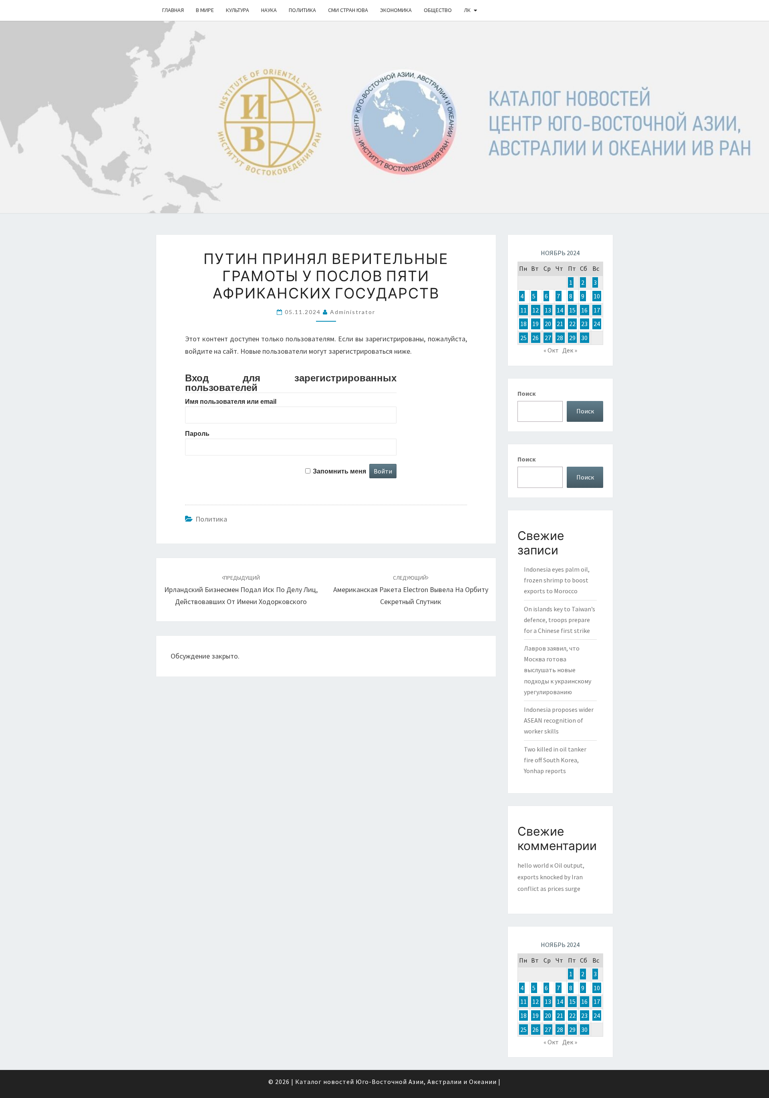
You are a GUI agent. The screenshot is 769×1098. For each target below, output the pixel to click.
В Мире (205, 10)
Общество (438, 10)
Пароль (197, 433)
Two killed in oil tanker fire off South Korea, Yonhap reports (555, 760)
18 (523, 324)
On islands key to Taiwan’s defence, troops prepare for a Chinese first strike (559, 620)
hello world (533, 865)
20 (548, 324)
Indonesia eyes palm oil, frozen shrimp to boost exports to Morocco (557, 580)
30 (584, 338)
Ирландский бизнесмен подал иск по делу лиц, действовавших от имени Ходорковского (241, 590)
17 (597, 310)
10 (597, 296)
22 (572, 324)
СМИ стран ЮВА (348, 10)
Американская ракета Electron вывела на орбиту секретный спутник (410, 590)
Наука (269, 10)
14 (560, 310)
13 (548, 310)
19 (535, 324)
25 (523, 338)
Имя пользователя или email (230, 401)
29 (572, 338)
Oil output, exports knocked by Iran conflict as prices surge (550, 877)
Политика (302, 10)
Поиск (526, 393)
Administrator (352, 311)
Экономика (396, 10)
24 (597, 324)
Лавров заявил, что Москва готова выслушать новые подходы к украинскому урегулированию (557, 670)
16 (584, 310)
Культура (237, 10)
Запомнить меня (339, 471)
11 (523, 310)
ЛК (467, 10)
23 (584, 324)
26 (535, 338)
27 (548, 338)
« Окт (551, 350)
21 (560, 324)
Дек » (569, 350)
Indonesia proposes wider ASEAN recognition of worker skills (559, 720)
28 (560, 338)
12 (535, 310)
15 (572, 310)
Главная (173, 10)
